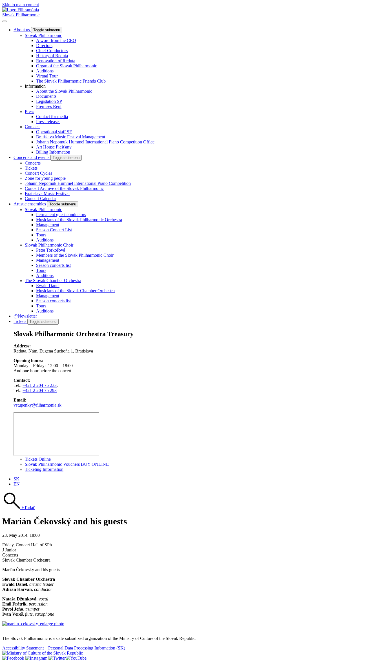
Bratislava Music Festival (47, 193)
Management (47, 224)
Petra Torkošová (50, 250)
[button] (18, 507)
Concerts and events (32, 157)
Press (29, 111)
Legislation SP (49, 101)
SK (16, 478)
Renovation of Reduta (55, 60)
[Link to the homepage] (20, 9)
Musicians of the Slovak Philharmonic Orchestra (79, 219)
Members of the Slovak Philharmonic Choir (75, 255)
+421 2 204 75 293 (40, 390)
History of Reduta (52, 55)
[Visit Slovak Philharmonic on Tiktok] (57, 658)
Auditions (45, 70)
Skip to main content (20, 4)
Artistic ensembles (30, 203)
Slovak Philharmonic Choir (49, 245)
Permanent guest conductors (61, 214)
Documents (46, 96)
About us (22, 29)
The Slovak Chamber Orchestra (53, 280)
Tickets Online (38, 459)
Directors (44, 45)
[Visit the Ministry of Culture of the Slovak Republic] (43, 653)
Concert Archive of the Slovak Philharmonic (64, 188)
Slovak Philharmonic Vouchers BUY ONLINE (67, 464)
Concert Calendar (40, 198)
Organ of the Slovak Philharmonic (66, 65)
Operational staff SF (54, 131)
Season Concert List (54, 229)
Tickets (31, 168)
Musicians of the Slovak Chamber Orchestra (75, 290)
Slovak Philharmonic (20, 14)
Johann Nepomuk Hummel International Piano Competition (78, 183)
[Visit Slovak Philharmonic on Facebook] (13, 658)
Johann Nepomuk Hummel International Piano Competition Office (95, 141)
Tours (41, 234)
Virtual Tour (47, 76)
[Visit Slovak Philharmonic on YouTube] (77, 658)
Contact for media (52, 116)
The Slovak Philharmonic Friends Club (71, 81)
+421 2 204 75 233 (40, 385)
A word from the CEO (56, 40)
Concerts (33, 163)
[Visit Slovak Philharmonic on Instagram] (36, 658)
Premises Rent (48, 106)
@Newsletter (25, 316)
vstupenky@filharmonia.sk (37, 405)
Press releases (48, 121)
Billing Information (53, 152)
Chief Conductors (52, 50)
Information (35, 86)
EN (17, 484)
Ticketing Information (44, 469)
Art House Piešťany (54, 147)
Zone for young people (45, 178)
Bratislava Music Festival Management (70, 136)
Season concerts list (53, 265)
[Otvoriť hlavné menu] (4, 21)
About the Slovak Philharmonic (64, 91)
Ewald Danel (47, 285)
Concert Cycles (38, 173)
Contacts (32, 126)
